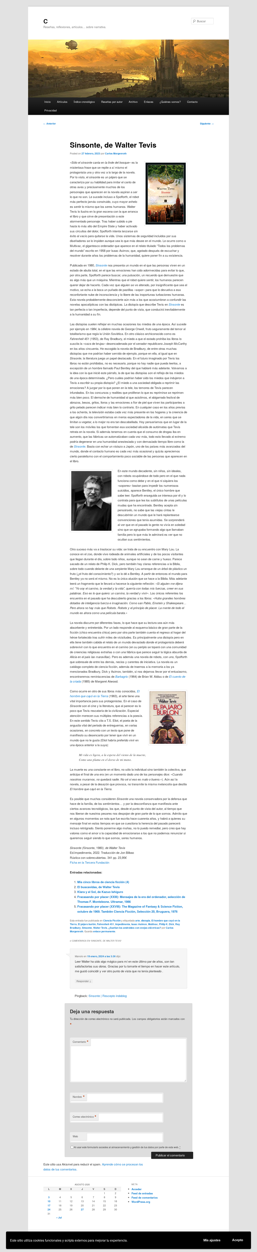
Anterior (49, 123)
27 (82, 1209)
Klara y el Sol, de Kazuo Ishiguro (100, 892)
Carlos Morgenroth (115, 153)
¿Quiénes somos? (170, 102)
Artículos (62, 102)
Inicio (47, 102)
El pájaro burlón (87, 924)
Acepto (237, 1240)
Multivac (153, 924)
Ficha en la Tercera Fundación (89, 862)
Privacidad (50, 110)
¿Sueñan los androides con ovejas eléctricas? (134, 928)
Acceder (137, 1189)
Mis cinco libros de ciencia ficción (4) (103, 882)
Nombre (79, 1097)
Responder (83, 981)
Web (75, 1136)
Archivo (133, 102)
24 (49, 1209)
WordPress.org (141, 1202)
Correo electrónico (84, 1116)
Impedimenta (122, 924)
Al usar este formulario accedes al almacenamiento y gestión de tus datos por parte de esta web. (127, 1147)
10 (49, 1201)
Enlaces (148, 102)
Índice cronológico (84, 102)
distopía (145, 920)
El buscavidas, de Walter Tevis (98, 887)
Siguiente (207, 123)
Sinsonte (87, 928)
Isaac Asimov (139, 924)
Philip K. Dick (166, 924)
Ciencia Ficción (112, 920)
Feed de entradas (142, 1193)
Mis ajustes (211, 1240)
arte (137, 920)
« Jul (59, 1217)
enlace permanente (104, 931)
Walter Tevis (100, 928)
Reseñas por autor (111, 102)
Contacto (192, 102)
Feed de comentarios (145, 1197)
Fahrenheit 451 (105, 924)
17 (49, 1205)
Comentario (81, 1042)
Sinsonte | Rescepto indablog (108, 996)
